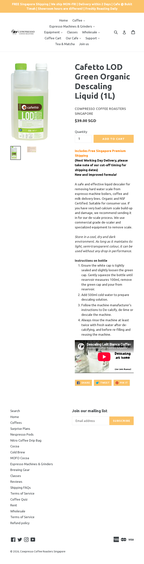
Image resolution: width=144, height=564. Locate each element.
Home (63, 20)
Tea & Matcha (65, 44)
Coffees (16, 422)
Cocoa (14, 446)
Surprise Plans (20, 428)
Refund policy (19, 523)
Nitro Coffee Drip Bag (25, 440)
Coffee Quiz (19, 499)
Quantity (81, 131)
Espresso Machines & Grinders (71, 26)
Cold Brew (17, 452)
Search (15, 411)
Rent (13, 505)
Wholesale (90, 32)
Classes (72, 32)
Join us (84, 44)
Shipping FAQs (20, 487)
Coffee (77, 20)
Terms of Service (22, 493)
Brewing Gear (20, 470)
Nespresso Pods (22, 434)
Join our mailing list (89, 410)
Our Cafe (72, 38)
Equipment (52, 32)
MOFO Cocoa (19, 458)
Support (92, 38)
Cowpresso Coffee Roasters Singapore (42, 551)
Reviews (16, 481)
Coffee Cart (53, 38)
